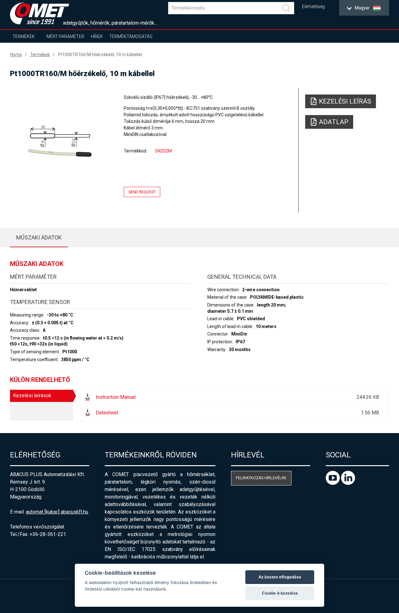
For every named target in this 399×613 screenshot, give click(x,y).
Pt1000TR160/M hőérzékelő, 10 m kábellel (100, 54)
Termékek (23, 36)
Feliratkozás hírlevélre (261, 477)
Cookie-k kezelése (280, 593)
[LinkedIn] (348, 483)
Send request (142, 192)
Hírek (97, 36)
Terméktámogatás (130, 36)
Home (16, 54)
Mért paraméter (65, 36)
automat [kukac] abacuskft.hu (57, 512)
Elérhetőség (313, 6)
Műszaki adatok (39, 237)
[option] (61, 142)
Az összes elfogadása (279, 576)
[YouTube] (333, 483)
